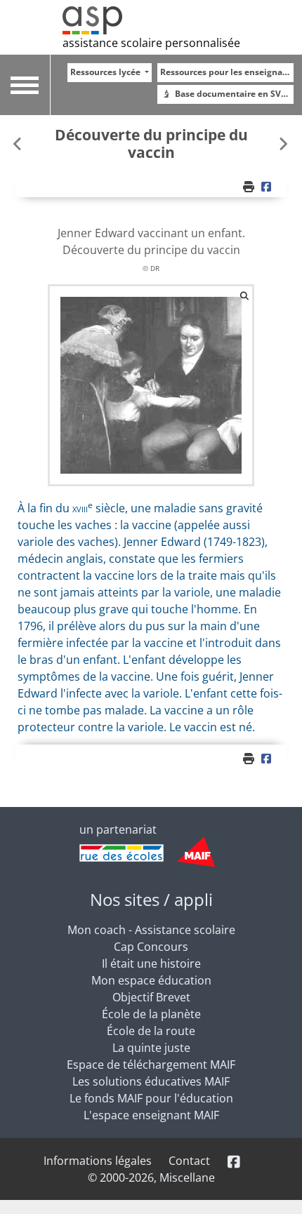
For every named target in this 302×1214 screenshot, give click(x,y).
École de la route (151, 1031)
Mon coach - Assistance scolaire (151, 930)
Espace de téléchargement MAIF (151, 1064)
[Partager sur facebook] (268, 186)
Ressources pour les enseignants (227, 72)
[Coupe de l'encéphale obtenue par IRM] (283, 143)
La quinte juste (151, 1047)
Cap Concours (151, 946)
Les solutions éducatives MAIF (151, 1081)
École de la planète (151, 1014)
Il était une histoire (151, 963)
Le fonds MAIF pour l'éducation (151, 1098)
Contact (189, 1160)
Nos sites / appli (151, 899)
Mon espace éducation (151, 980)
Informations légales (98, 1160)
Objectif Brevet (151, 997)
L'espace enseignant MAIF (151, 1115)
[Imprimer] (250, 186)
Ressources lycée (106, 72)
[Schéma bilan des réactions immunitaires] (18, 143)
